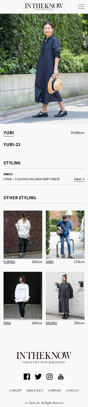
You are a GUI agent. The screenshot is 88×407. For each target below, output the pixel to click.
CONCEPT (15, 390)
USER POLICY (35, 390)
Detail (77, 179)
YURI (9, 132)
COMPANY (54, 390)
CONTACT (72, 390)
